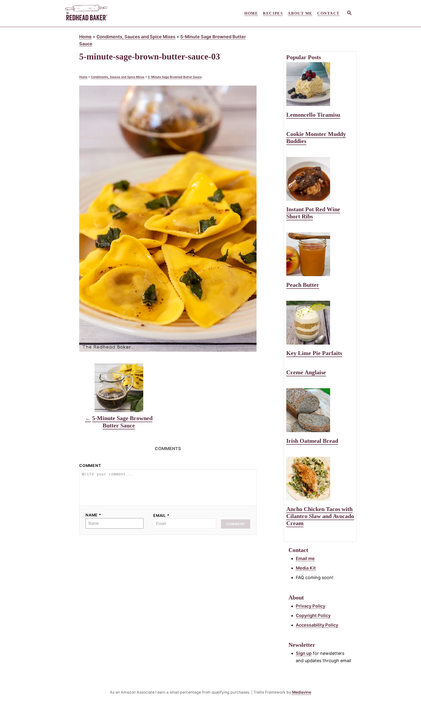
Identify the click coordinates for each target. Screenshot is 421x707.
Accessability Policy (317, 625)
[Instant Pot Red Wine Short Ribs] (320, 179)
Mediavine (301, 692)
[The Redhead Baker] (108, 13)
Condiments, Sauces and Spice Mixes (135, 36)
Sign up (304, 653)
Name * (93, 515)
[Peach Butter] (320, 254)
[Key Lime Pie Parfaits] (320, 323)
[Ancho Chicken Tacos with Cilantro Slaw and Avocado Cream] (320, 479)
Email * (161, 515)
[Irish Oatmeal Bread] (320, 410)
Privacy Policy (310, 606)
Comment (90, 465)
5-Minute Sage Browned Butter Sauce (175, 77)
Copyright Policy (313, 615)
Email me (305, 558)
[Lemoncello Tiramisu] (320, 84)
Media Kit (306, 568)
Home (85, 36)
